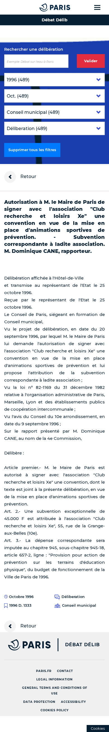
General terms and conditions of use (54, 690)
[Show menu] (100, 7)
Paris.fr (43, 671)
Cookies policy (55, 710)
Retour (27, 176)
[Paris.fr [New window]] (25, 644)
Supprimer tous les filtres (32, 149)
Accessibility (73, 702)
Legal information (54, 679)
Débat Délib (82, 644)
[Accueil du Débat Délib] (43, 7)
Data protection (39, 702)
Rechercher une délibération (33, 49)
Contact (65, 671)
